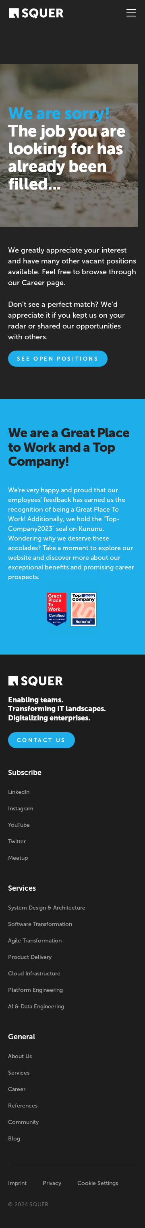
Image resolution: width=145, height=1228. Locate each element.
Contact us (41, 740)
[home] (36, 13)
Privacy (52, 1183)
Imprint (17, 1183)
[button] (130, 12)
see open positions (58, 358)
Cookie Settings (97, 1183)
